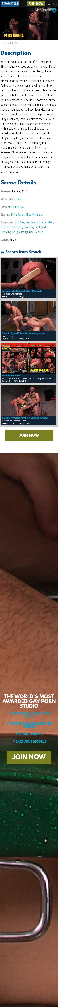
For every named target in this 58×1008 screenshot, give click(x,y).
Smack (19, 199)
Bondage (31, 222)
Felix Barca (17, 214)
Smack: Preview (11, 375)
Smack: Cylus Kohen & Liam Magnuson (23, 333)
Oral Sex (28, 227)
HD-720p (6, 227)
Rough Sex (27, 232)
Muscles (17, 227)
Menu (54, 3)
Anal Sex (19, 222)
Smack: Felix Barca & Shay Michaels (22, 291)
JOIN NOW (36, 4)
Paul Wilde (17, 207)
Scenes (39, 232)
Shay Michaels (34, 214)
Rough (16, 232)
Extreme (42, 222)
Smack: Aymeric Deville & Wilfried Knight (25, 418)
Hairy (51, 222)
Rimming (6, 232)
